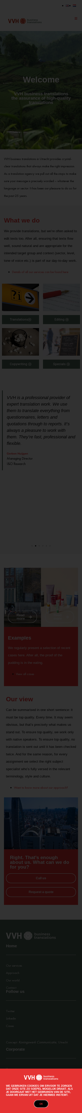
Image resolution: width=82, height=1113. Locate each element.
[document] (41, 556)
